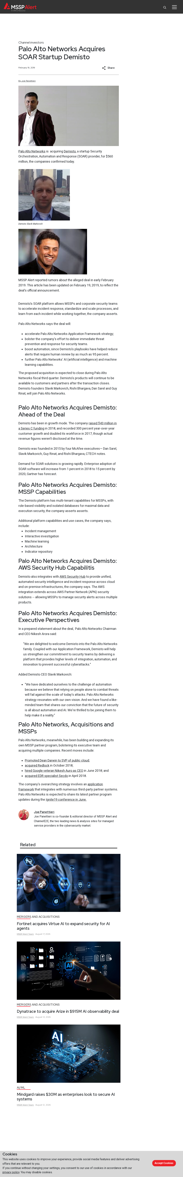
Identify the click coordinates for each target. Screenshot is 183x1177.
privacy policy (11, 1172)
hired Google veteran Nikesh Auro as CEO (54, 770)
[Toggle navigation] (174, 7)
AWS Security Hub (72, 576)
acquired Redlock (37, 765)
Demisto (70, 151)
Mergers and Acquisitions (38, 917)
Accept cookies (164, 1163)
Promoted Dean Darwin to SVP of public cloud (57, 760)
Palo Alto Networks (31, 151)
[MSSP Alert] (20, 7)
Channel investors (31, 42)
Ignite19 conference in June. (66, 799)
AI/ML (21, 1088)
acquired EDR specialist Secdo (46, 776)
